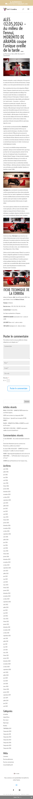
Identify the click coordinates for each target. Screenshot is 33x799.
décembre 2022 (6, 593)
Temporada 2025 (7, 745)
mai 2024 (5, 545)
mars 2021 (5, 652)
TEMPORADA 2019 (7, 728)
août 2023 (5, 570)
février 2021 (6, 655)
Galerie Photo (6, 717)
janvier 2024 (6, 556)
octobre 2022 (6, 599)
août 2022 (5, 604)
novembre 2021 (6, 630)
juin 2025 (5, 508)
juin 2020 (5, 678)
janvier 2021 (6, 658)
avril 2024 (5, 548)
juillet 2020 (6, 675)
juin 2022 (5, 610)
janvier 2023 (6, 590)
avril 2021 (5, 650)
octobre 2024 (6, 531)
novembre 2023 (6, 562)
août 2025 (5, 503)
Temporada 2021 (7, 734)
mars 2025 (5, 517)
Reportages (6, 723)
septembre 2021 (7, 635)
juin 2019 (5, 703)
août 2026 (5, 469)
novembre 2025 (7, 494)
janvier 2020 (6, 692)
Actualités (5, 714)
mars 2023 (5, 585)
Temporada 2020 (7, 731)
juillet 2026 (5, 472)
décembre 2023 (6, 559)
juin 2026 (5, 474)
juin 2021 (5, 644)
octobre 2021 (6, 633)
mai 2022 (5, 613)
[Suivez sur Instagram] (19, 790)
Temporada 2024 (7, 742)
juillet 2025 (6, 506)
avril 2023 (5, 582)
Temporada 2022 (7, 737)
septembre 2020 (7, 669)
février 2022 (6, 621)
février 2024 (6, 554)
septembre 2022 (7, 602)
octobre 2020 (6, 666)
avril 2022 (5, 616)
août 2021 (5, 638)
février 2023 (6, 587)
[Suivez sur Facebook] (13, 790)
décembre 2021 (6, 627)
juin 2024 (5, 542)
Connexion (5, 756)
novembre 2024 (6, 528)
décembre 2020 (6, 661)
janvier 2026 (6, 489)
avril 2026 (5, 480)
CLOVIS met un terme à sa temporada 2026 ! (13, 415)
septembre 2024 (7, 534)
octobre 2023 (6, 565)
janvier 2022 (6, 624)
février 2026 (6, 486)
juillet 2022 (5, 607)
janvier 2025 (6, 522)
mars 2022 (5, 618)
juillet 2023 (5, 573)
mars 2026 (5, 483)
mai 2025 (5, 511)
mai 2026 (5, 477)
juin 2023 (5, 576)
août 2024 (5, 537)
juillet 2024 (5, 539)
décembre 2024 (6, 525)
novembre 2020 (7, 664)
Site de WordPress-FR (8, 765)
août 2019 (5, 698)
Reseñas (5, 725)
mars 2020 (5, 686)
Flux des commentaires (8, 762)
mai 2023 (5, 579)
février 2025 (6, 520)
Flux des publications (8, 759)
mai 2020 (5, 681)
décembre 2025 (6, 491)
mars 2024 (5, 551)
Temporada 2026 (7, 748)
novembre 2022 (6, 596)
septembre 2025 (7, 500)
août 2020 (5, 672)
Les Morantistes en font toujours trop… (19, 461)
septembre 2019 (7, 695)
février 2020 (6, 689)
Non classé (20, 54)
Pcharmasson (8, 54)
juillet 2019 (5, 700)
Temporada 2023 (7, 740)
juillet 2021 (5, 641)
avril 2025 (5, 514)
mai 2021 (5, 647)
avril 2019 (5, 706)
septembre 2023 (7, 568)
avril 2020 (5, 683)
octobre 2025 (6, 497)
